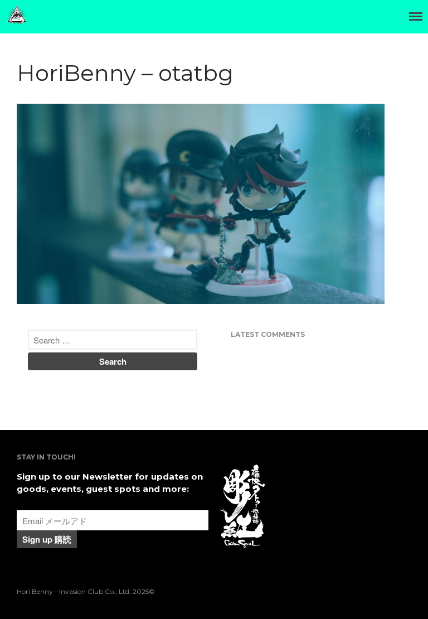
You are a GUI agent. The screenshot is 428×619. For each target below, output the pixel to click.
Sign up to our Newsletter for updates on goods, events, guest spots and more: (110, 483)
